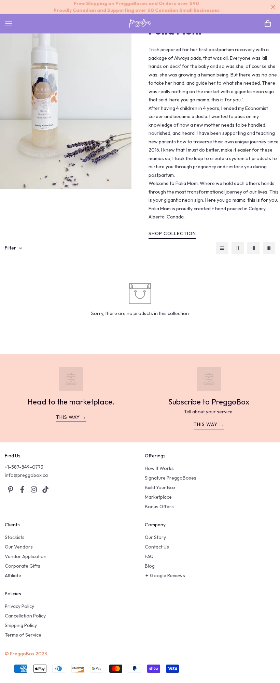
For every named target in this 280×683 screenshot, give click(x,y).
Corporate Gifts (22, 566)
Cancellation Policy (25, 616)
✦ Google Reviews (165, 575)
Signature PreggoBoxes (170, 478)
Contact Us (157, 547)
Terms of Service (23, 635)
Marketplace (158, 497)
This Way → (209, 424)
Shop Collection (172, 233)
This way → (71, 417)
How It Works (159, 468)
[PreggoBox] (140, 23)
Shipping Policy (21, 625)
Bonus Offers (159, 506)
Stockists (15, 537)
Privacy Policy (19, 606)
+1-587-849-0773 (24, 467)
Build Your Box (160, 487)
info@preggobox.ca (26, 475)
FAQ (149, 556)
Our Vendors (19, 547)
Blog (150, 566)
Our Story (155, 537)
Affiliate (13, 575)
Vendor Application (25, 556)
